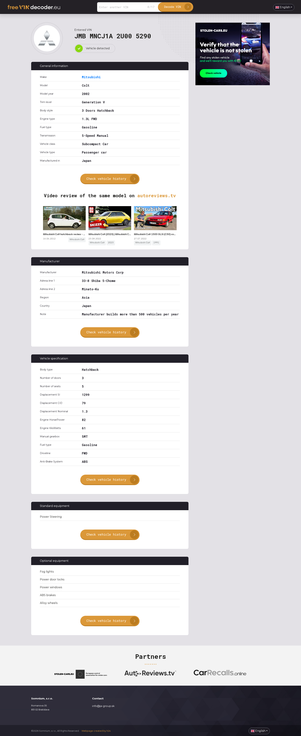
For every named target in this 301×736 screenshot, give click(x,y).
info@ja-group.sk (103, 706)
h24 (109, 730)
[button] (283, 7)
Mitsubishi (91, 77)
